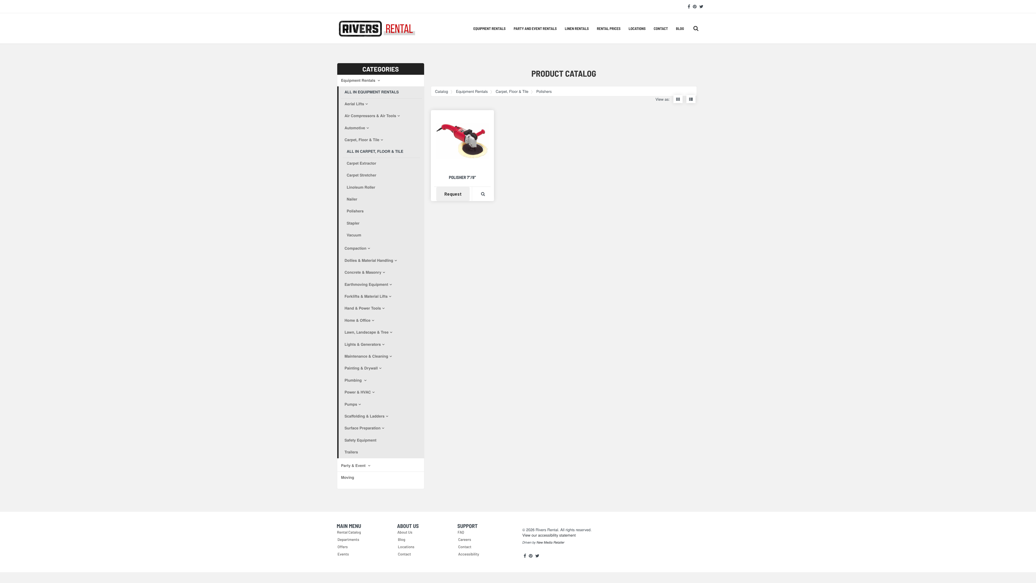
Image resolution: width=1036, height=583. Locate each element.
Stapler (353, 223)
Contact (661, 28)
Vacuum (354, 235)
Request (457, 193)
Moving (347, 477)
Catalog (441, 91)
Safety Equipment (360, 440)
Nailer (352, 199)
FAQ (461, 532)
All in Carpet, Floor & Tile (375, 151)
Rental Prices (609, 28)
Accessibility (468, 554)
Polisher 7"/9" (462, 177)
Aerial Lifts (354, 104)
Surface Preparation (362, 428)
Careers (464, 539)
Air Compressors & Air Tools (370, 115)
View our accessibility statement (549, 535)
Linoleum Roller (361, 187)
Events (343, 554)
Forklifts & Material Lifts (366, 296)
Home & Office (357, 320)
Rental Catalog (349, 532)
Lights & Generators (363, 344)
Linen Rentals (577, 28)
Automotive (355, 128)
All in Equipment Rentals (372, 92)
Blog (680, 28)
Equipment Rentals (489, 28)
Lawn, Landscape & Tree (366, 332)
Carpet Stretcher (361, 175)
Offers (343, 546)
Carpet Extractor (361, 163)
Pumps (351, 404)
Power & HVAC (358, 392)
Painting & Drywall (361, 368)
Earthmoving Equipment (366, 284)
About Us (405, 532)
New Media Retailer (550, 542)
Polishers (355, 211)
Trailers (351, 452)
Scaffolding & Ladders (364, 416)
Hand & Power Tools (363, 308)
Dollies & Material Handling (369, 260)
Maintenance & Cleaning (366, 356)
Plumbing (354, 380)
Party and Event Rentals (535, 28)
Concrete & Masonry (363, 272)
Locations (637, 28)
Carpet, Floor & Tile (362, 140)
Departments (348, 539)
